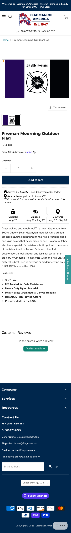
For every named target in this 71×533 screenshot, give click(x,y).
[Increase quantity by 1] (31, 168)
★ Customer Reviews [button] (68, 269)
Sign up (53, 466)
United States (34, 482)
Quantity (6, 160)
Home (5, 40)
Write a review (35, 348)
